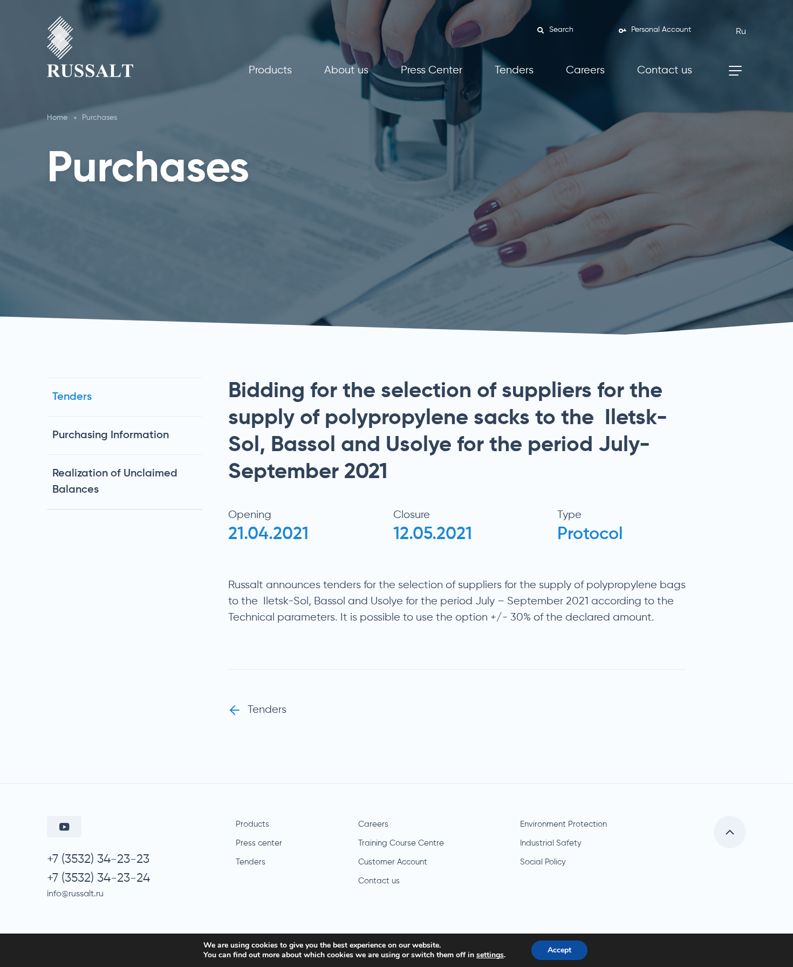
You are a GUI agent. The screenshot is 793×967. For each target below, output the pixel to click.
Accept (559, 950)
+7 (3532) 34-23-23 (98, 859)
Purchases (99, 117)
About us (346, 70)
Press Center (431, 70)
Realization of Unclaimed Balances (114, 481)
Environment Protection (563, 824)
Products (270, 70)
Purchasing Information (110, 435)
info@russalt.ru (75, 894)
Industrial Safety (551, 843)
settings (490, 955)
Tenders (514, 70)
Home (57, 117)
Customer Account (392, 862)
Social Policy (543, 862)
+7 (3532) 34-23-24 (98, 878)
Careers (585, 70)
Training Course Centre (401, 843)
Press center (259, 843)
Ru (741, 32)
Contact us (664, 70)
